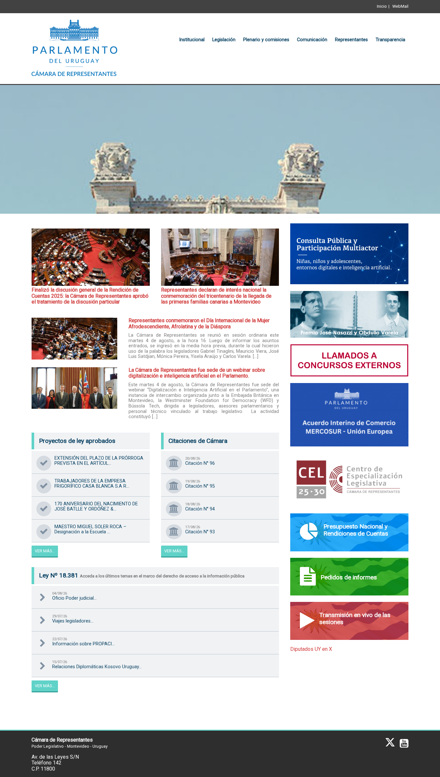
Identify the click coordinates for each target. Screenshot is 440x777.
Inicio (382, 6)
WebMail (400, 6)
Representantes (351, 39)
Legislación (223, 39)
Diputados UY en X (311, 649)
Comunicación (312, 39)
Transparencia (390, 39)
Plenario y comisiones (266, 39)
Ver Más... (45, 550)
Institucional (192, 39)
